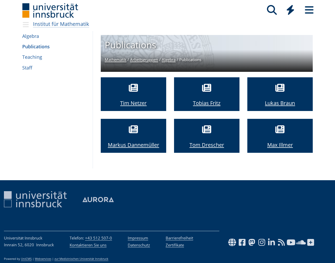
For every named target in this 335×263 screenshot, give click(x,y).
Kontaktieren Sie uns (88, 245)
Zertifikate (175, 245)
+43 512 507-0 (98, 238)
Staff (27, 68)
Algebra (169, 59)
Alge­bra (30, 36)
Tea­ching (32, 57)
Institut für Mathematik (61, 23)
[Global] (291, 10)
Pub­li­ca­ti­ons (36, 46)
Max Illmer (280, 144)
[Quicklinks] (290, 10)
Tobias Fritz (206, 103)
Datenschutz (139, 245)
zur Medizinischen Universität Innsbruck (81, 259)
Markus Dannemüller (133, 144)
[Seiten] (309, 10)
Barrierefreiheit (179, 238)
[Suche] (272, 10)
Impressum (138, 238)
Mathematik (115, 59)
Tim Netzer (133, 103)
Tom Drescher (206, 144)
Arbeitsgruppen (144, 59)
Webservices (43, 259)
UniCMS (26, 259)
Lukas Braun (280, 103)
